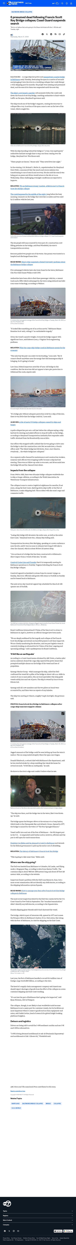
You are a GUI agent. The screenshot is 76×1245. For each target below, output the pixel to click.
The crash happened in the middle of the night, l (28, 194)
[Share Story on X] (46, 34)
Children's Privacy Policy (29, 1238)
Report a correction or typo (17, 1091)
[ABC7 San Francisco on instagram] (14, 1231)
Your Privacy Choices (16, 1238)
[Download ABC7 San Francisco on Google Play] (68, 1231)
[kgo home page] (7, 1204)
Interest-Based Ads (64, 1238)
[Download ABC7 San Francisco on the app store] (58, 1231)
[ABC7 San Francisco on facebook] (5, 1231)
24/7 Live (28, 3)
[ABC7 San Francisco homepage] (15, 3)
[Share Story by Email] (59, 34)
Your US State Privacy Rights (43, 1238)
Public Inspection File (8, 1240)
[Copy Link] (64, 34)
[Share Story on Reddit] (51, 34)
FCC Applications (19, 1240)
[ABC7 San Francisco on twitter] (9, 1231)
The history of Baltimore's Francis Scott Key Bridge (38, 851)
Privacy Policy (6, 1238)
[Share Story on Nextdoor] (55, 34)
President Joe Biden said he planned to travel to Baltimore (32, 843)
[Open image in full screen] (62, 713)
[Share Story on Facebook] (42, 34)
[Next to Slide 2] (62, 726)
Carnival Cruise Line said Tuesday (23, 562)
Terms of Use (55, 1238)
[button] (4, 3)
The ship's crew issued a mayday (22, 93)
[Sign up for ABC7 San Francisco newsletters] (18, 1231)
